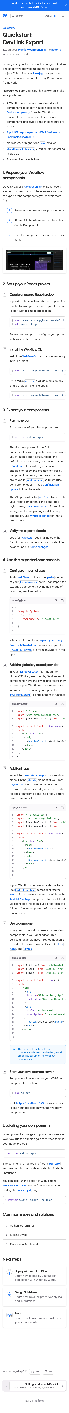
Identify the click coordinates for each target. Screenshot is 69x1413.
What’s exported (40, 515)
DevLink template (17, 112)
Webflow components (31, 49)
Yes (37, 1371)
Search (19, 15)
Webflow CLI (29, 356)
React (54, 49)
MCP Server (41, 7)
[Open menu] (63, 16)
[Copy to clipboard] (62, 600)
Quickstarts (9, 28)
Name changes (39, 547)
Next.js (37, 73)
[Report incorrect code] (56, 600)
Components (32, 186)
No (50, 1371)
